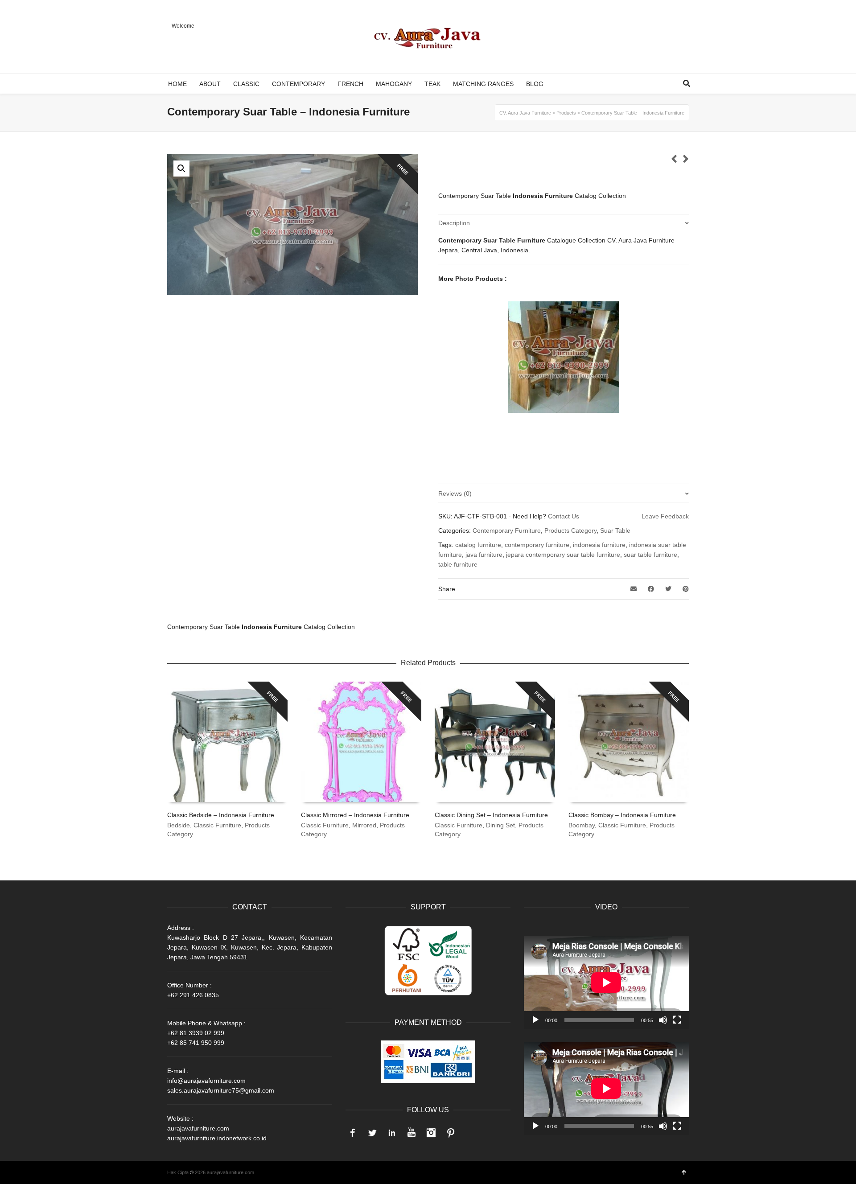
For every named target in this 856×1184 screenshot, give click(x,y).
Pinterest (451, 1133)
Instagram (431, 1133)
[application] (606, 982)
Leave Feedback (665, 516)
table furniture (457, 564)
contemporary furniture (537, 544)
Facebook (353, 1133)
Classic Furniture (217, 825)
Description (454, 222)
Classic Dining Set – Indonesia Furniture (491, 814)
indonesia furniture (599, 544)
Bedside (178, 825)
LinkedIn (392, 1133)
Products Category (570, 530)
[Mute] (662, 1019)
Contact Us (563, 516)
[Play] (535, 1019)
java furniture (483, 554)
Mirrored (364, 825)
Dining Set (500, 825)
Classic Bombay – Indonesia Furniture (622, 814)
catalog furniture (478, 544)
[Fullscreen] (677, 1019)
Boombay (581, 825)
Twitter (372, 1133)
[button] (181, 168)
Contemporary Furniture (507, 530)
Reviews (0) (455, 493)
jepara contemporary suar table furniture (563, 554)
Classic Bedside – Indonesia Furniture (220, 814)
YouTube (411, 1133)
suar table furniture (650, 554)
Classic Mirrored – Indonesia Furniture (355, 814)
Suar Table (615, 530)
